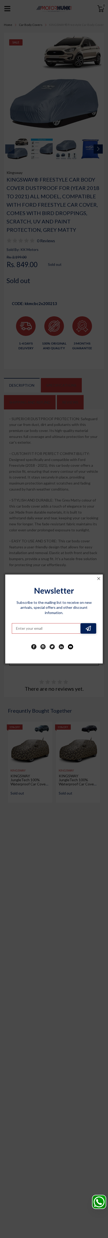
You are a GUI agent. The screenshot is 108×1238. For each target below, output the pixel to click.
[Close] (98, 579)
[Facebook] (33, 646)
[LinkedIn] (61, 646)
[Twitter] (52, 646)
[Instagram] (43, 646)
